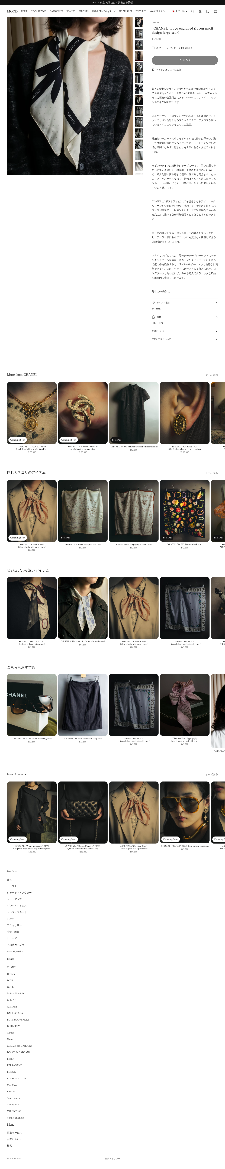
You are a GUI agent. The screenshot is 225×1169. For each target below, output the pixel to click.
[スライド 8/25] (139, 100)
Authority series (15, 951)
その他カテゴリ (15, 945)
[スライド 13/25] (139, 155)
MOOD (17, 1158)
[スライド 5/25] (139, 67)
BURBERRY (13, 1026)
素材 (159, 317)
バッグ (10, 919)
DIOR (10, 980)
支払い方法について (161, 339)
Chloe (10, 1039)
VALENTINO (14, 1111)
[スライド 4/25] (139, 56)
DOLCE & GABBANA (19, 1052)
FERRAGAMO (14, 1065)
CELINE (11, 1000)
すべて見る (212, 473)
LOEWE (11, 1072)
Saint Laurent (14, 1098)
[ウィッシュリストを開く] (208, 11)
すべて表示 (212, 375)
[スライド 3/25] (139, 45)
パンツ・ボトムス (17, 906)
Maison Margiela (15, 993)
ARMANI (12, 1006)
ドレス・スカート (17, 912)
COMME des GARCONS (19, 1046)
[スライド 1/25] (139, 22)
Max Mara (12, 1085)
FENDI (10, 1059)
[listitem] (157, 11)
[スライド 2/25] (139, 33)
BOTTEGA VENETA (18, 1019)
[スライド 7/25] (139, 89)
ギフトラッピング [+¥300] (174, 48)
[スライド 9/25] (139, 111)
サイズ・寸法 (163, 302)
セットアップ (14, 899)
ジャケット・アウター (19, 892)
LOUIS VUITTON (16, 1078)
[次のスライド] (214, 356)
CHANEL (12, 967)
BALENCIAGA (15, 1013)
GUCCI (11, 987)
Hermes (11, 974)
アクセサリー (14, 925)
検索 (9, 1146)
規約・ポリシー (112, 1158)
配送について (158, 331)
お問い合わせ (14, 1139)
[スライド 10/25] (139, 122)
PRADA (11, 1091)
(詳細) (188, 48)
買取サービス (14, 1132)
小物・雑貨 (13, 932)
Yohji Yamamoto (15, 1117)
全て (9, 879)
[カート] (215, 11)
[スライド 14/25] (139, 166)
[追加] (51, 438)
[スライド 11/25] (139, 133)
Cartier (10, 1032)
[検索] (193, 11)
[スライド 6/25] (139, 78)
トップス (12, 886)
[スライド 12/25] (139, 144)
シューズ (12, 938)
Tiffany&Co (13, 1104)
